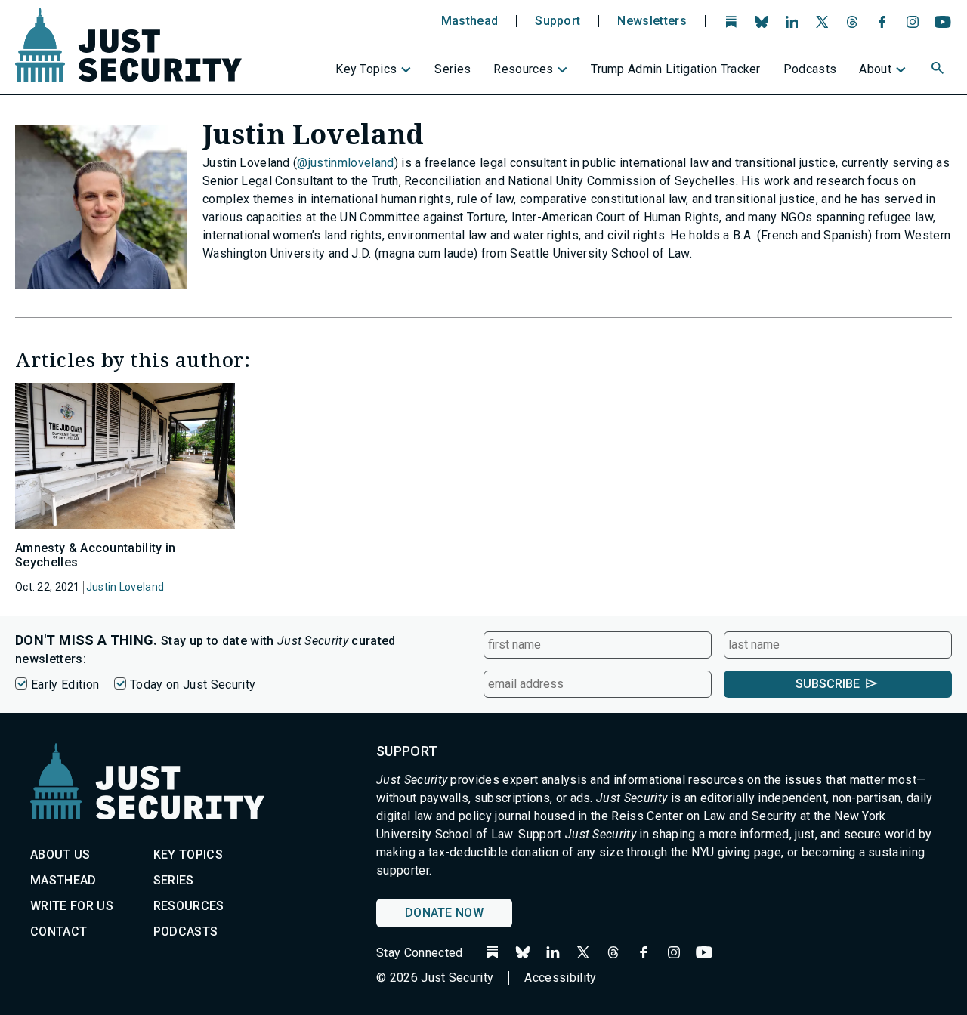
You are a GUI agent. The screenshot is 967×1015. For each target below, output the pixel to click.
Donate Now (444, 912)
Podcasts (810, 69)
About (875, 69)
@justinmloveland (345, 163)
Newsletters (652, 21)
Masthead (470, 21)
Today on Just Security (192, 684)
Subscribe (828, 684)
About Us (60, 854)
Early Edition (65, 684)
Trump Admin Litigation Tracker (676, 69)
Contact (58, 931)
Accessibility (560, 977)
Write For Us (71, 906)
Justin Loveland (125, 587)
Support (557, 21)
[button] (939, 70)
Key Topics (366, 69)
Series (452, 69)
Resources (523, 69)
